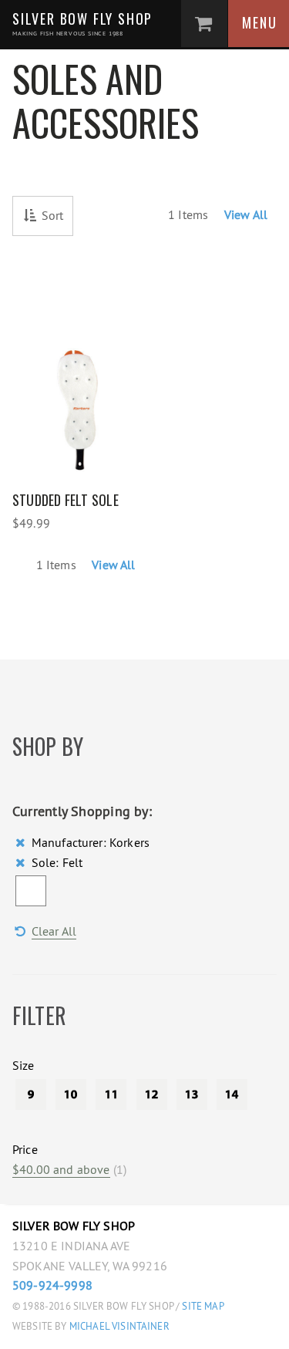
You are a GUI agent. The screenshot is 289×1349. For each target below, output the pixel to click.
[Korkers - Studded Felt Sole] (78, 387)
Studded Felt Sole (65, 500)
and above (61, 1169)
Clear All (54, 931)
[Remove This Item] (22, 842)
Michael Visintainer (118, 1326)
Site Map (202, 1306)
